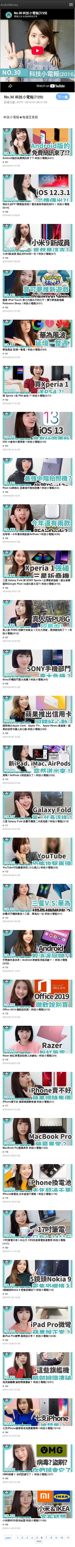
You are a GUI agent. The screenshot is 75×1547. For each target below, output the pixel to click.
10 (61, 1537)
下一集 (63, 96)
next (38, 1541)
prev (8, 1537)
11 (68, 1537)
